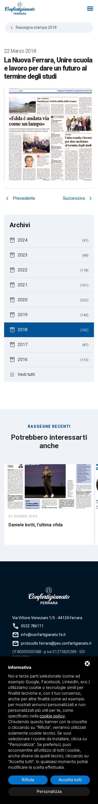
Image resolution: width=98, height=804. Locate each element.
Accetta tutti (70, 779)
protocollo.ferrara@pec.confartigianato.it (56, 643)
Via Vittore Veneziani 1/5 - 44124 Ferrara (47, 618)
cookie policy (52, 715)
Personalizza (49, 791)
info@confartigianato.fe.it (43, 634)
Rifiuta (28, 779)
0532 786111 (32, 626)
